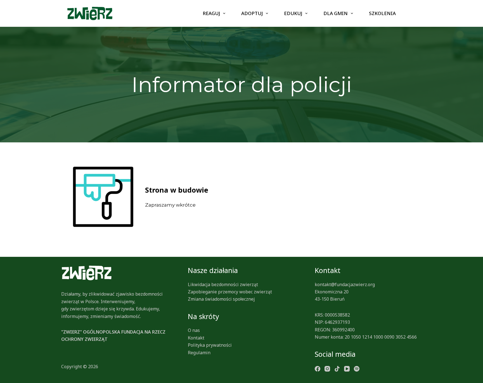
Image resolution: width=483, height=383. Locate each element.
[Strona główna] (90, 13)
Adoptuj (252, 13)
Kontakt (196, 338)
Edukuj (293, 13)
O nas (194, 330)
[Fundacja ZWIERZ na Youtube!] (347, 368)
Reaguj (211, 13)
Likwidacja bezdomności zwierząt (223, 284)
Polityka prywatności (210, 345)
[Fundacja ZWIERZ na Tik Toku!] (337, 368)
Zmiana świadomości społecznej (221, 299)
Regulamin (199, 353)
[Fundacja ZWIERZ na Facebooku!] (317, 368)
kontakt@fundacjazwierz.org (345, 284)
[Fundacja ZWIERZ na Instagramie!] (327, 368)
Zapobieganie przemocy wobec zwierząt (230, 292)
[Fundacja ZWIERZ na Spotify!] (356, 368)
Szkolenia (382, 13)
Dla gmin (335, 13)
